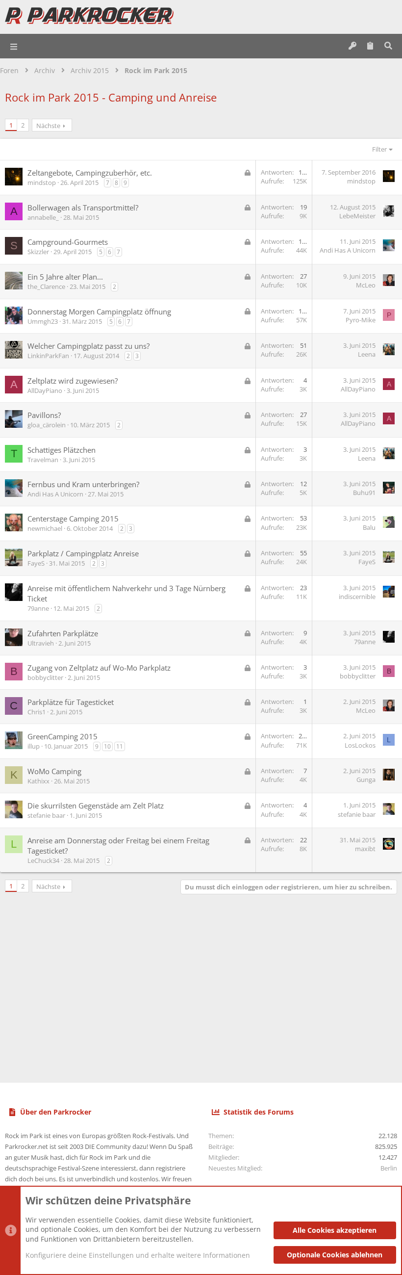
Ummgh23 (42, 321)
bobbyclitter (45, 677)
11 (119, 746)
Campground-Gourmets (67, 242)
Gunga (366, 779)
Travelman (42, 459)
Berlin (388, 1168)
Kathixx (38, 781)
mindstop (41, 182)
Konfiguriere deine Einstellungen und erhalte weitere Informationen (137, 1255)
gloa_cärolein (46, 424)
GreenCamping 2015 (62, 736)
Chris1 (36, 711)
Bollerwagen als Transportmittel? (82, 207)
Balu (369, 527)
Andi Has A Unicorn (348, 250)
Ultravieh (40, 643)
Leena (367, 354)
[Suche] (388, 46)
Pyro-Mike (361, 319)
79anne (38, 608)
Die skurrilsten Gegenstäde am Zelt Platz (95, 805)
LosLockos (360, 745)
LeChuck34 (43, 860)
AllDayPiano (44, 390)
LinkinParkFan (48, 355)
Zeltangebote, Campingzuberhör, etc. (89, 173)
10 (107, 746)
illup (33, 746)
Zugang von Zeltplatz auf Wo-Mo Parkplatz (99, 668)
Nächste (48, 125)
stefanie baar (46, 815)
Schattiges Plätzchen (61, 450)
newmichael (44, 528)
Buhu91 (364, 492)
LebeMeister (357, 215)
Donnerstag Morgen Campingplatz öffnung (99, 311)
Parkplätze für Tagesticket (70, 702)
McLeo (366, 285)
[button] (14, 46)
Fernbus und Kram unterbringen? (83, 484)
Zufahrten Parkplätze (62, 633)
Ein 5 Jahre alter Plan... (65, 277)
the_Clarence (46, 286)
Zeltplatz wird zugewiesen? (72, 381)
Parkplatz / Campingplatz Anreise (83, 553)
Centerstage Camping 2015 (73, 518)
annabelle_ (43, 217)
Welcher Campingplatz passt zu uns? (88, 346)
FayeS (36, 563)
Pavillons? (44, 415)
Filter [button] (379, 149)
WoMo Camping (54, 771)
